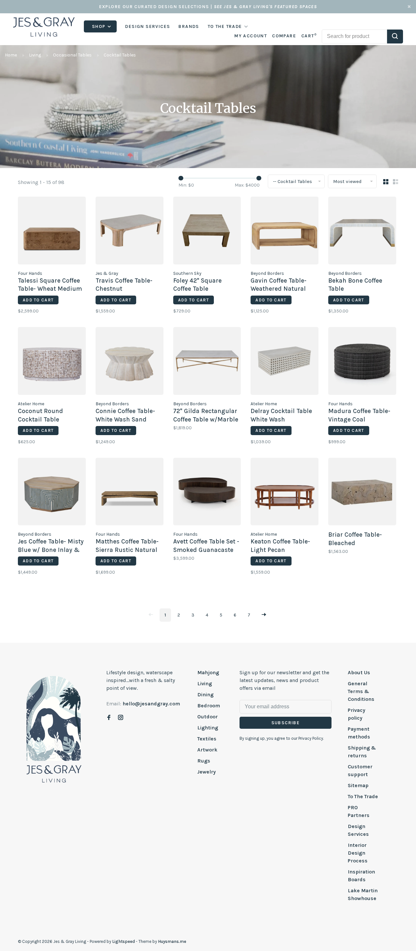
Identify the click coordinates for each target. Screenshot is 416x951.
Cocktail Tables (120, 55)
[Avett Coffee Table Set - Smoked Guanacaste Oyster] (207, 493)
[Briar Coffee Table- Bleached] (362, 493)
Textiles (206, 739)
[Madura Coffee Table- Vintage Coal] (362, 362)
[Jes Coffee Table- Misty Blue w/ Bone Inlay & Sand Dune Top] (52, 493)
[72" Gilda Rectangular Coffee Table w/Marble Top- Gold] (207, 362)
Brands (188, 26)
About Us (359, 672)
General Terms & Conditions (361, 691)
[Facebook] (108, 718)
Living (35, 55)
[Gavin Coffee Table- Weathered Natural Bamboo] (284, 232)
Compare (284, 36)
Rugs (203, 761)
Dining (205, 694)
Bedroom (208, 705)
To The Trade (363, 796)
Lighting (207, 728)
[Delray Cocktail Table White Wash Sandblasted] (284, 362)
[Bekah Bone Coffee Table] (362, 232)
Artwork (207, 750)
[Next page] (264, 615)
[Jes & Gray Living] (54, 729)
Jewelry (206, 772)
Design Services (147, 26)
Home (11, 55)
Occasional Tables (72, 55)
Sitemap (358, 785)
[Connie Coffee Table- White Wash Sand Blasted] (129, 362)
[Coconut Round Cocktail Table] (52, 362)
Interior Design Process (358, 853)
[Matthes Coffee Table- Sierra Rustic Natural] (129, 493)
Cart (309, 36)
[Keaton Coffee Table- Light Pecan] (284, 493)
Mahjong (208, 672)
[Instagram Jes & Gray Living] (120, 718)
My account (250, 36)
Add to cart (38, 300)
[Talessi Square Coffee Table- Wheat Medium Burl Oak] (52, 232)
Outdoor (207, 716)
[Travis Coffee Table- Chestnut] (129, 232)
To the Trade (225, 26)
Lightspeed (123, 941)
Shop (99, 26)
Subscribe (285, 722)
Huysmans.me (172, 941)
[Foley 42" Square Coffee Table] (207, 232)
